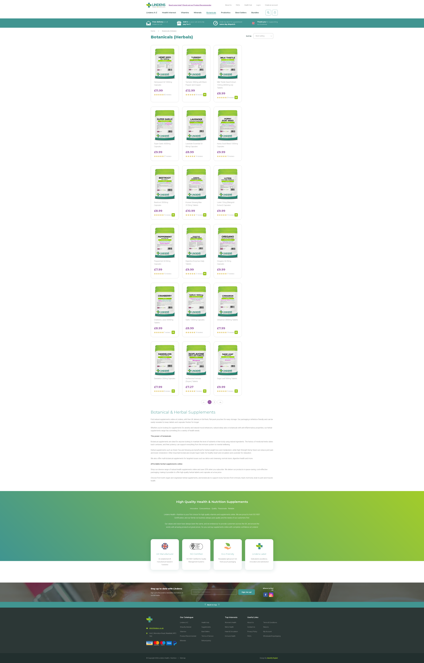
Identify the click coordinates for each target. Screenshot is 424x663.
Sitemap (183, 658)
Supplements (206, 627)
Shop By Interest (185, 627)
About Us (228, 5)
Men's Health (229, 627)
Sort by (248, 36)
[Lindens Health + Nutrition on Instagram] (271, 594)
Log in (258, 5)
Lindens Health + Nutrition (168, 658)
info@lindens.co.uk (156, 628)
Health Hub (248, 5)
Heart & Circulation (231, 631)
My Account (267, 631)
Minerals (198, 13)
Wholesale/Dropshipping (272, 636)
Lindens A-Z (151, 13)
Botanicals (211, 13)
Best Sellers (240, 13)
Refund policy (206, 640)
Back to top (212, 605)
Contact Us (251, 627)
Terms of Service (207, 636)
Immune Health (230, 636)
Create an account (271, 5)
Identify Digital (272, 658)
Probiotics (225, 13)
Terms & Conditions (270, 622)
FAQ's (238, 5)
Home (153, 31)
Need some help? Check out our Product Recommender (190, 5)
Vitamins (185, 13)
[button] (159, 95)
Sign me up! (247, 592)
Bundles (255, 13)
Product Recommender (188, 636)
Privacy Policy (252, 631)
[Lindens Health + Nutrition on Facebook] (265, 594)
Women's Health (230, 622)
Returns (266, 627)
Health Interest (169, 13)
